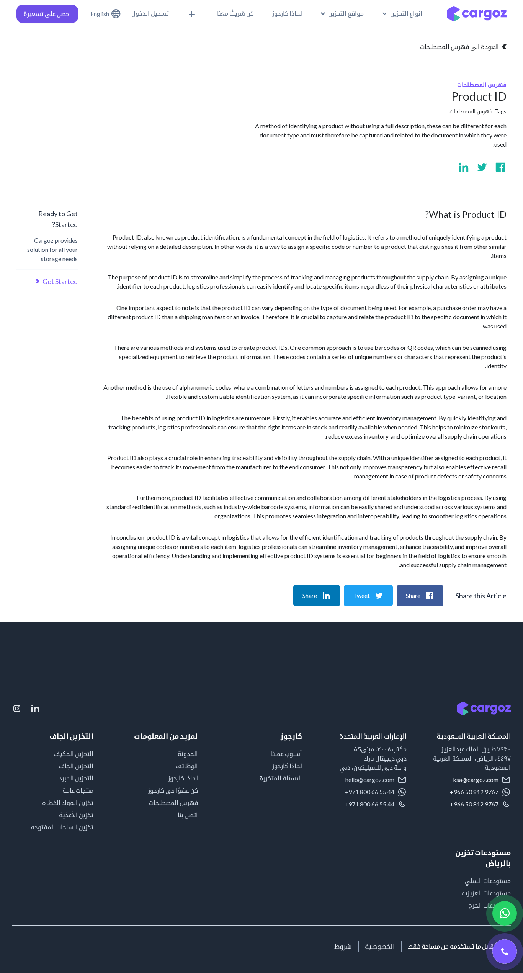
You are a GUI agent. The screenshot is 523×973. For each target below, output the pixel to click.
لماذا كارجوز (287, 765)
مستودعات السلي (488, 880)
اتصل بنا (188, 814)
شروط (343, 946)
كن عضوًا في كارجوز (173, 790)
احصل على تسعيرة (47, 13)
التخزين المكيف (73, 753)
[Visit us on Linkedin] (464, 167)
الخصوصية (380, 946)
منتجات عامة (77, 790)
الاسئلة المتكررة (281, 778)
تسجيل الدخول (150, 13)
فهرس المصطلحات (470, 111)
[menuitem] (342, 13)
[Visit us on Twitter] (482, 167)
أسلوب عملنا (286, 753)
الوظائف (186, 765)
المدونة (188, 753)
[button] (402, 13)
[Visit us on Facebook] (500, 167)
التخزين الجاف (76, 765)
